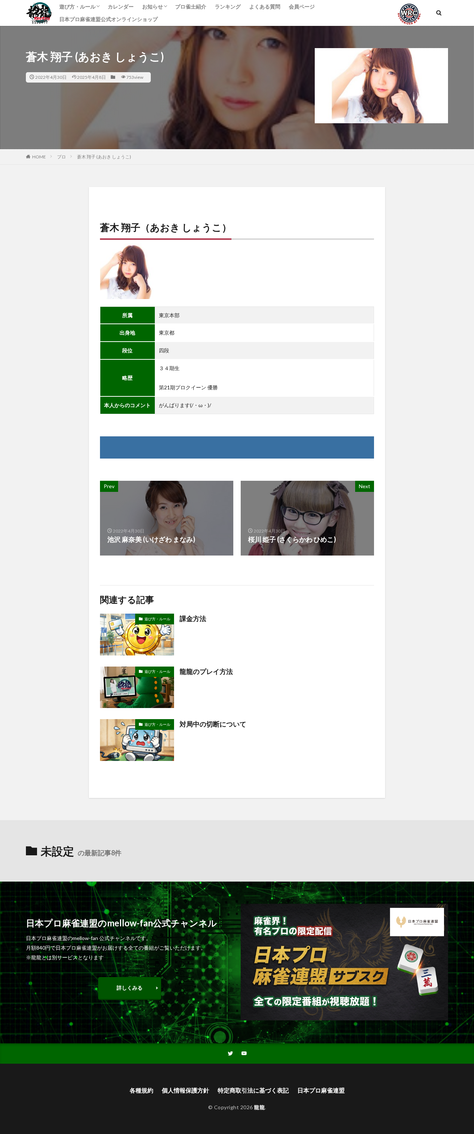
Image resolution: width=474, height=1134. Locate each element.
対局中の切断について (213, 724)
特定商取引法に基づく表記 (253, 1090)
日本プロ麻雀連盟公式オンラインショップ (108, 19)
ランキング (228, 6)
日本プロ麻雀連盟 (321, 1090)
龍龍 (259, 1107)
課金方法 (193, 618)
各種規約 (141, 1090)
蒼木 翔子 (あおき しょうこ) (104, 157)
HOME (39, 157)
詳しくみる (130, 987)
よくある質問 (264, 6)
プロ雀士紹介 (190, 6)
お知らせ (152, 6)
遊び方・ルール (77, 6)
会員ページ (302, 6)
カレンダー (121, 6)
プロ (61, 157)
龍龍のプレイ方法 (206, 671)
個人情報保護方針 (185, 1090)
